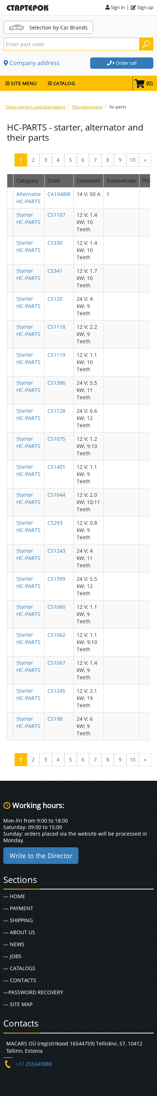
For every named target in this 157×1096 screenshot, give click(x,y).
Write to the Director (40, 855)
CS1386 (56, 382)
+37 (33, 1063)
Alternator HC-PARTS (28, 198)
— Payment (18, 908)
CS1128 (56, 410)
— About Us (19, 932)
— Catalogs (19, 968)
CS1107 (56, 214)
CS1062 (56, 634)
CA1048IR (58, 194)
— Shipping (18, 920)
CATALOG (63, 83)
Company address (34, 63)
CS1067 (56, 662)
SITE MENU (23, 83)
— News (13, 944)
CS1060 (56, 606)
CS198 (54, 718)
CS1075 (56, 438)
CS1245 (56, 690)
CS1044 (56, 494)
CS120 (54, 298)
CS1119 (56, 354)
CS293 (54, 522)
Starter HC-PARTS (28, 218)
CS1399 (56, 578)
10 (132, 159)
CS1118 (56, 326)
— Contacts (19, 980)
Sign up (144, 7)
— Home (14, 896)
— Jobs (12, 956)
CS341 (54, 270)
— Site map (17, 1004)
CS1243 (56, 550)
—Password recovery (33, 992)
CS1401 (56, 466)
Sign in (117, 7)
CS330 (54, 242)
